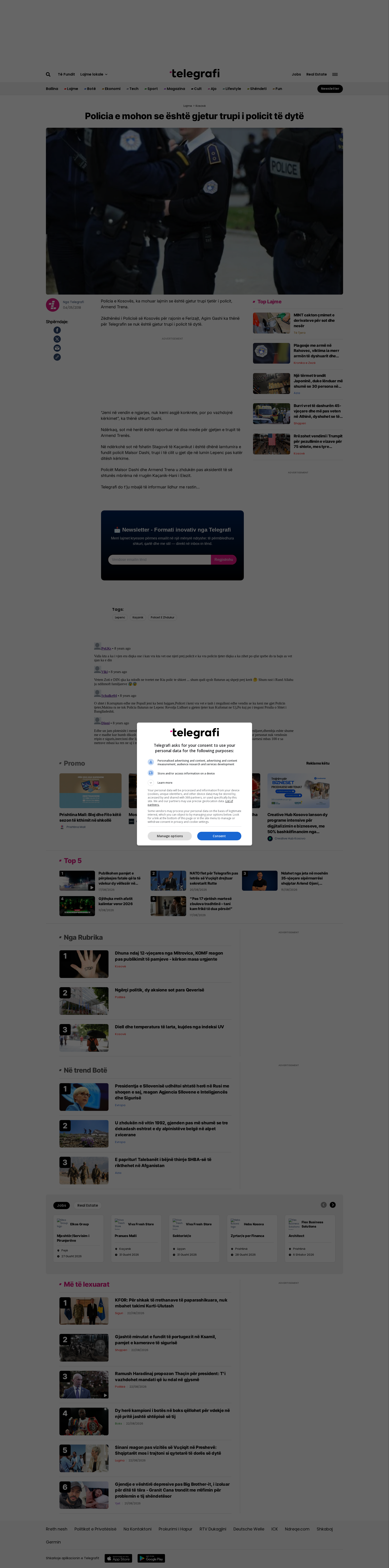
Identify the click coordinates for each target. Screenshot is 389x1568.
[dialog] (194, 784)
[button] (194, 783)
